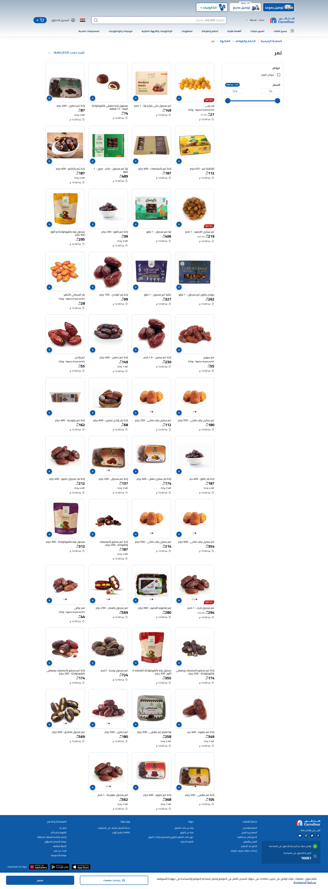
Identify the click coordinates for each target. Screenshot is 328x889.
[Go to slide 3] (192, 599)
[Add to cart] (179, 98)
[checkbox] (278, 74)
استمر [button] (40, 880)
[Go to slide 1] (66, 97)
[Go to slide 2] (64, 97)
